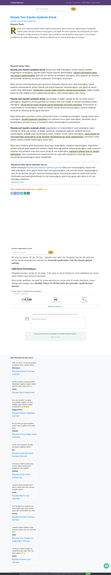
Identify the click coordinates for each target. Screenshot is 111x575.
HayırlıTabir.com (17, 2)
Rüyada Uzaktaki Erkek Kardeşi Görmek (22, 454)
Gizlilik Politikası (86, 2)
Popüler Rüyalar (96, 2)
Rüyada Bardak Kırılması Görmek (23, 518)
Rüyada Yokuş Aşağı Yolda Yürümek (24, 435)
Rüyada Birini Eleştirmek (23, 392)
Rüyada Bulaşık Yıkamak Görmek (23, 372)
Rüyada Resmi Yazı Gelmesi (21, 497)
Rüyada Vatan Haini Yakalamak (21, 476)
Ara (73, 9)
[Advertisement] (55, 53)
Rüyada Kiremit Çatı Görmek (21, 560)
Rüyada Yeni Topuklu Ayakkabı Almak (33, 17)
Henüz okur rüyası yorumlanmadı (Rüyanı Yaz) (23, 21)
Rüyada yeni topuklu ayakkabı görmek (44, 167)
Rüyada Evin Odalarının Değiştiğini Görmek (22, 539)
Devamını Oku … (18, 182)
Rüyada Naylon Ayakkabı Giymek (23, 414)
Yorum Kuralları (77, 2)
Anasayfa (68, 2)
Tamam (88, 573)
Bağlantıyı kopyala (55, 337)
